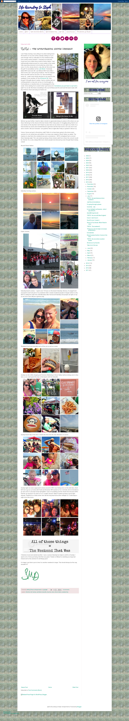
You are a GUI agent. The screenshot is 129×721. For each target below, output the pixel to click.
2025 (87, 158)
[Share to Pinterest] (61, 590)
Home (21, 32)
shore (53, 592)
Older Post (75, 687)
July (88, 196)
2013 (87, 265)
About (26, 32)
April (88, 253)
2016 (87, 179)
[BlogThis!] (56, 590)
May (88, 250)
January (89, 260)
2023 (87, 163)
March (89, 255)
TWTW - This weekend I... (94, 226)
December (90, 184)
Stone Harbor (58, 592)
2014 (87, 263)
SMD (86, 142)
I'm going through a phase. (94, 204)
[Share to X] (57, 590)
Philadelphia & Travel (84, 32)
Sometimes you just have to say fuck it (65, 86)
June (88, 248)
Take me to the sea (92, 245)
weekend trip (65, 592)
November (90, 186)
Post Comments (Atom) (35, 690)
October (89, 189)
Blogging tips (7, 712)
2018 (87, 175)
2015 (87, 182)
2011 (87, 270)
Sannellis (44, 592)
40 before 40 (44, 78)
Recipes (61, 32)
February (89, 257)
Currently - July (91, 207)
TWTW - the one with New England (96, 215)
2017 (87, 177)
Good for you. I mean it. (93, 220)
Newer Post (24, 687)
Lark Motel (42, 69)
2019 (87, 172)
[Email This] (54, 590)
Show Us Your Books (37, 32)
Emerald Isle (90, 232)
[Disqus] (50, 617)
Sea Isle (49, 592)
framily (34, 592)
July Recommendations (93, 202)
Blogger (79, 706)
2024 (87, 160)
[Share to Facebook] (59, 590)
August (89, 193)
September (90, 191)
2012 (87, 268)
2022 (87, 165)
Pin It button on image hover (11, 713)
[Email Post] (51, 589)
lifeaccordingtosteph (95, 142)
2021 (87, 167)
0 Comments (66, 589)
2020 (87, 170)
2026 (87, 156)
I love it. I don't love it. (92, 218)
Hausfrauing (71, 32)
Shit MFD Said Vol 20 (92, 213)
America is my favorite (93, 243)
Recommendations (51, 32)
